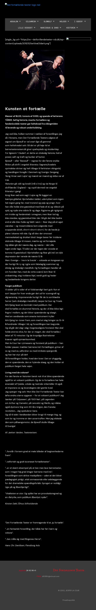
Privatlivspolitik (69, 600)
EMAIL (39, 576)
